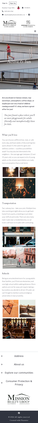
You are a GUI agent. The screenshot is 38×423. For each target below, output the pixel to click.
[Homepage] (19, 23)
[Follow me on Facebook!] (29, 15)
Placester (24, 420)
